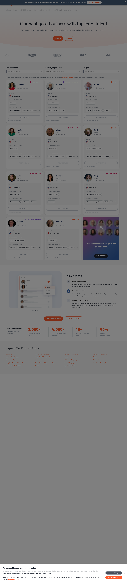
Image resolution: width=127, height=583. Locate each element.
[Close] (124, 573)
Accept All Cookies (113, 577)
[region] (63, 573)
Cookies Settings (113, 573)
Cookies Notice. (13, 579)
